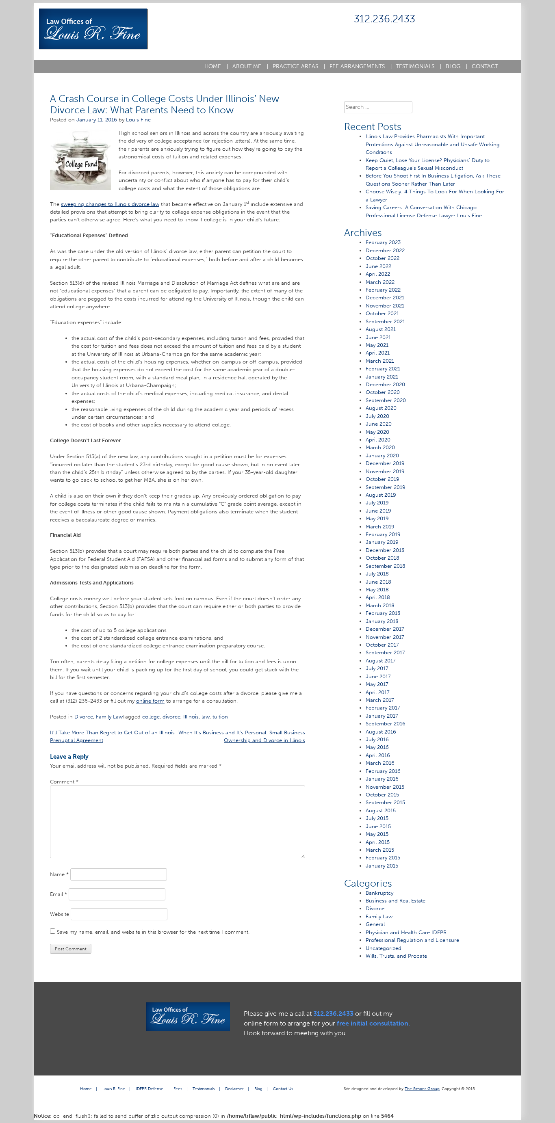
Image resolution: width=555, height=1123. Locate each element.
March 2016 (380, 763)
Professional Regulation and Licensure (412, 940)
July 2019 (377, 503)
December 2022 (385, 250)
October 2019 (382, 479)
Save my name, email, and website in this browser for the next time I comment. (153, 932)
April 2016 (378, 755)
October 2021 (382, 313)
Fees (177, 1088)
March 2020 (380, 447)
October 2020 (383, 392)
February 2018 (383, 613)
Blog (456, 66)
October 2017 (382, 645)
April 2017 (378, 692)
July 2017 (377, 668)
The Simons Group (422, 1088)
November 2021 (385, 306)
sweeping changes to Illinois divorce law (110, 204)
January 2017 (382, 716)
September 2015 (385, 802)
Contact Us (283, 1088)
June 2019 (378, 511)
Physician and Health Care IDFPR (406, 932)
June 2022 (378, 266)
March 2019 (380, 527)
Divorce (83, 717)
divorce (171, 717)
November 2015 (385, 787)
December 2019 (385, 463)
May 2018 (377, 589)
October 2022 (382, 258)
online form (150, 701)
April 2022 (378, 274)
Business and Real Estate (395, 901)
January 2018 (382, 621)
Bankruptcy (379, 893)
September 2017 (385, 652)
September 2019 (385, 487)
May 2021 (377, 345)
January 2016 (382, 779)
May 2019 (377, 518)
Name (59, 874)
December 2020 (385, 384)
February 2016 (383, 771)
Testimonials (418, 66)
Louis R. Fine (113, 1088)
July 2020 (377, 416)
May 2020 (377, 432)
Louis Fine (138, 120)
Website (59, 914)
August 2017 (381, 661)
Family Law (109, 717)
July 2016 (377, 739)
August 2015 (381, 810)
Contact (485, 66)
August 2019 (381, 495)
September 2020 (386, 400)
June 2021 (378, 337)
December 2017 (385, 629)
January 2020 (382, 455)
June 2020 (379, 424)
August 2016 (381, 732)
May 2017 (377, 684)
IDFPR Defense (149, 1088)
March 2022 (380, 282)
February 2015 (383, 858)
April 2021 (378, 353)
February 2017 (383, 708)
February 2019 (383, 534)
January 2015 (382, 866)
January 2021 (382, 377)
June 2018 (378, 582)
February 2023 (383, 242)
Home (216, 66)
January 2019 (382, 542)
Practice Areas (299, 66)
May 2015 (377, 834)
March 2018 (380, 605)
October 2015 (382, 795)
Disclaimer (234, 1088)
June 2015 (378, 826)
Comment (64, 782)
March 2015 (380, 850)
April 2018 (378, 597)
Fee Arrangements (361, 66)
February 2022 (383, 290)
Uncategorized (383, 948)
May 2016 (377, 747)
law (206, 717)
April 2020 (378, 440)
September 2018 (385, 566)
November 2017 (385, 637)
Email (58, 894)
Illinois (191, 717)
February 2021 (383, 369)
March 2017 (380, 700)
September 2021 (385, 321)
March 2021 (380, 361)
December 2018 (385, 550)
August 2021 (381, 329)
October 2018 (382, 558)
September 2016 (385, 724)
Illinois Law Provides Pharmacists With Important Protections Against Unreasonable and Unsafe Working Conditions (433, 144)
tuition (220, 717)
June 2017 (378, 676)
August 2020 (381, 408)
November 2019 (385, 471)
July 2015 (377, 818)
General (375, 924)
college (151, 717)
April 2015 (378, 842)
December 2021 (385, 297)
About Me (250, 66)
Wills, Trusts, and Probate (396, 956)
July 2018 (377, 574)
